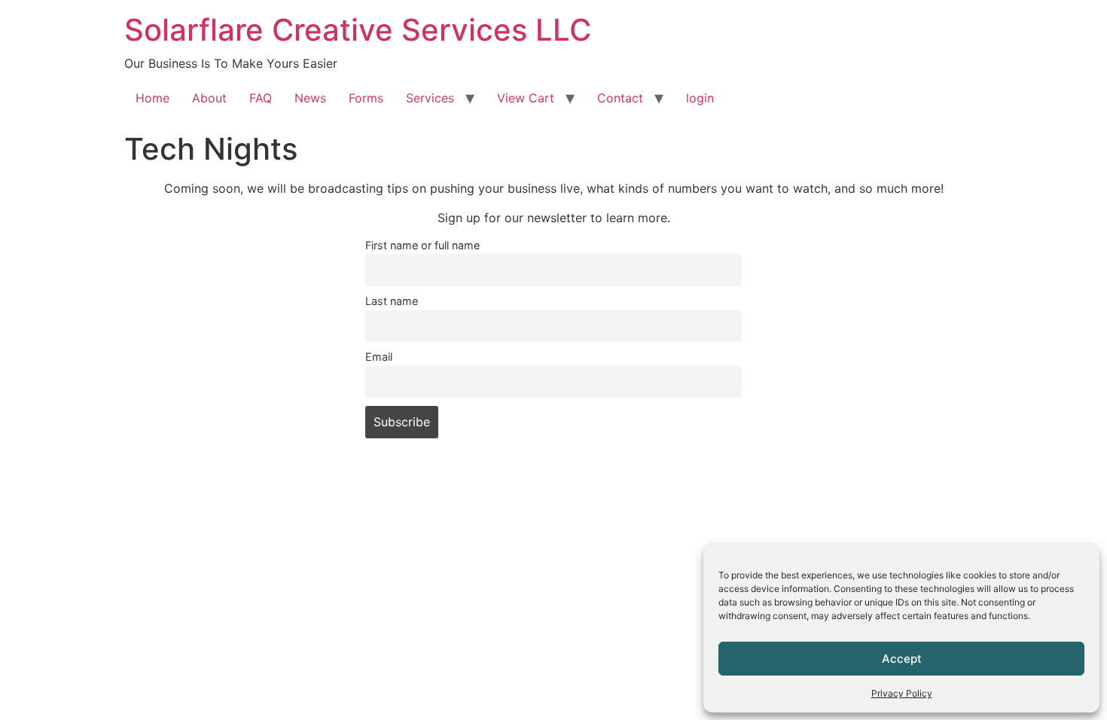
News (310, 97)
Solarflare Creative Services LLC (357, 29)
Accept (902, 658)
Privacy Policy (901, 693)
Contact (620, 97)
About (209, 97)
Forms (366, 97)
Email (378, 356)
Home (152, 97)
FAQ (260, 97)
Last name (391, 300)
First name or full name (422, 245)
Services (430, 97)
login (700, 97)
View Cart (525, 97)
